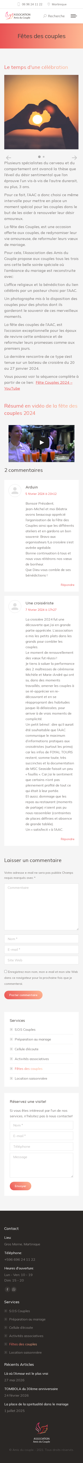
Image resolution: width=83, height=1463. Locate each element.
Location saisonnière (31, 1078)
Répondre (67, 585)
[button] (8, 158)
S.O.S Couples (25, 1029)
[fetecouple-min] (41, 112)
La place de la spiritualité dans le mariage (36, 1404)
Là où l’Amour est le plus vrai (26, 1373)
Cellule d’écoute (27, 1049)
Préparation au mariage (33, 1039)
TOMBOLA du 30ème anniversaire (31, 1389)
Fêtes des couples (29, 1068)
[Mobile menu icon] (74, 16)
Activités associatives (32, 1059)
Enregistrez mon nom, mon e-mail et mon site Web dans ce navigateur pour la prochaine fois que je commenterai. (41, 978)
